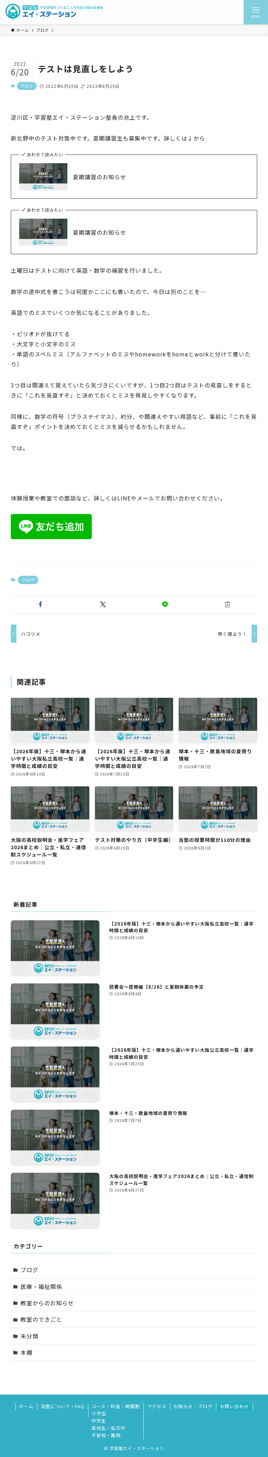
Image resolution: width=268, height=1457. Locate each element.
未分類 (29, 1336)
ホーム (26, 1406)
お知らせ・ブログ (193, 1406)
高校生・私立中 (108, 1428)
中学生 (98, 1420)
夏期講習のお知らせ (99, 177)
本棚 (26, 1352)
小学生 (99, 1413)
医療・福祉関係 (41, 1286)
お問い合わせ (234, 1406)
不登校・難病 (106, 1435)
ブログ (27, 86)
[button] (40, 604)
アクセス (156, 1406)
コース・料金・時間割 (115, 1406)
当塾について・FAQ (62, 1406)
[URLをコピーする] (228, 604)
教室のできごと (41, 1319)
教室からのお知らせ (47, 1303)
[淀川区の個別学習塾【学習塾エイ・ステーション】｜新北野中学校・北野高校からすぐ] (54, 12)
